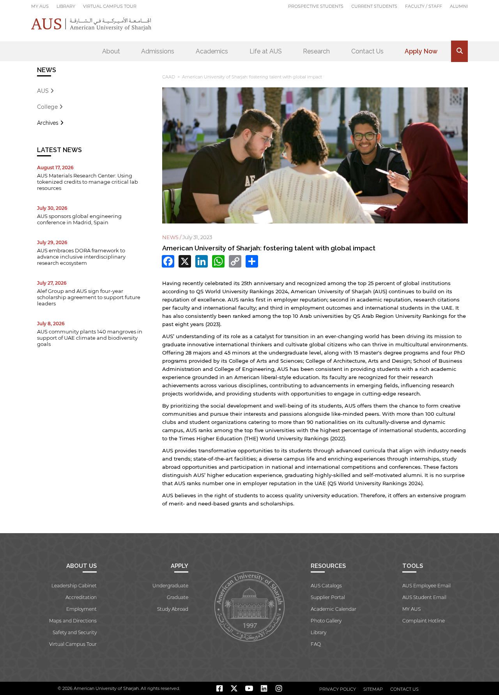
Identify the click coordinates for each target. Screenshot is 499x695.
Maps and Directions (73, 621)
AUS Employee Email (426, 586)
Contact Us (367, 51)
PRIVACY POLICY (337, 689)
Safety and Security (75, 632)
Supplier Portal (328, 597)
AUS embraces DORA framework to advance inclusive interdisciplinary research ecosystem (81, 256)
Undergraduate (170, 586)
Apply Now (421, 51)
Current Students (374, 6)
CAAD (168, 77)
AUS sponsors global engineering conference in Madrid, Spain (79, 219)
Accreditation (81, 597)
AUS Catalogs (326, 586)
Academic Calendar (333, 609)
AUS (43, 90)
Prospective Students (315, 6)
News (46, 70)
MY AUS (40, 6)
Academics (212, 51)
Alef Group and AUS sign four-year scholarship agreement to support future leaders (88, 297)
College (48, 106)
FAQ (316, 644)
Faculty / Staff (423, 6)
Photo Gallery (326, 621)
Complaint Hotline (423, 621)
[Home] (91, 24)
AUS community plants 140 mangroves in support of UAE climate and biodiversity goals (89, 337)
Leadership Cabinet (74, 586)
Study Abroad (172, 609)
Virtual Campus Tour (109, 6)
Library (66, 6)
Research (316, 51)
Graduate (177, 597)
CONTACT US (404, 689)
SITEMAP (373, 689)
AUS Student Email (424, 597)
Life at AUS (266, 51)
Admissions (157, 51)
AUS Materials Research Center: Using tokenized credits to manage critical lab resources (87, 181)
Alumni (459, 6)
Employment (81, 609)
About (111, 51)
